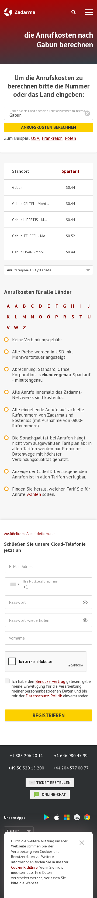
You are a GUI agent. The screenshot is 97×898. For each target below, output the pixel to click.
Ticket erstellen (53, 782)
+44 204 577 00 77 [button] (71, 768)
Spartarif (70, 171)
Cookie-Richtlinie (24, 867)
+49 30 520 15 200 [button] (26, 768)
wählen (34, 494)
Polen (70, 138)
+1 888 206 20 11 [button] (26, 755)
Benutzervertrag (50, 681)
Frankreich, (53, 138)
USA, (35, 138)
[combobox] (14, 584)
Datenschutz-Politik (44, 695)
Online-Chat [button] (53, 794)
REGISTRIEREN (49, 715)
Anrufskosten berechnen (48, 127)
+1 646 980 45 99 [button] (71, 755)
